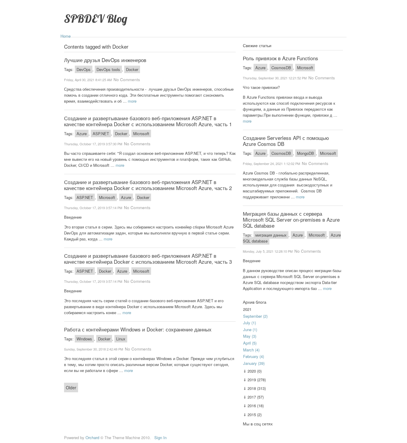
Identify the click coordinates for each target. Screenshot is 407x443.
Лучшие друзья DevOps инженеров (105, 60)
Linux (120, 339)
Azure (82, 133)
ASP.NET (101, 133)
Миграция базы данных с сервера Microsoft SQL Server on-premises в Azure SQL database (291, 219)
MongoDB (305, 153)
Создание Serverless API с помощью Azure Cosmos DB (286, 140)
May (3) (249, 336)
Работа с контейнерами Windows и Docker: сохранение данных (138, 329)
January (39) (254, 363)
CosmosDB (281, 67)
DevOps (84, 69)
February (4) (253, 356)
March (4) (251, 350)
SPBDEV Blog (95, 18)
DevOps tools (108, 69)
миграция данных (271, 235)
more (132, 101)
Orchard (92, 437)
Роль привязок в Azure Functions (280, 58)
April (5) (250, 343)
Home (65, 36)
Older (71, 387)
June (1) (250, 329)
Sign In (160, 437)
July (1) (249, 322)
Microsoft (141, 133)
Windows (84, 339)
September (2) (255, 316)
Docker (132, 69)
